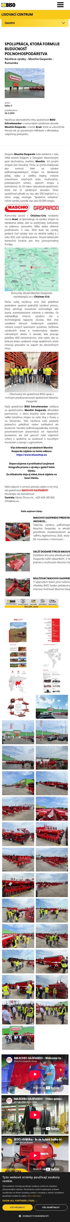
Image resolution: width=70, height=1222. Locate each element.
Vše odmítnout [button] (51, 1207)
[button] (35, 1200)
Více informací (34, 1195)
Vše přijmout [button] (17, 1207)
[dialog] (35, 1197)
